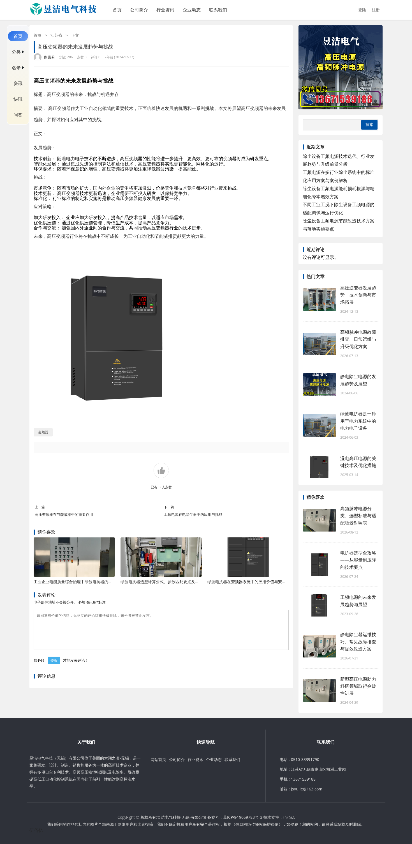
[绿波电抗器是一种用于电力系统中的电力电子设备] (319, 425)
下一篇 (169, 507)
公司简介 (139, 10)
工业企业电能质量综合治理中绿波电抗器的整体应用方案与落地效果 (92, 581)
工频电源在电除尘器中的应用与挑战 (193, 514)
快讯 (17, 99)
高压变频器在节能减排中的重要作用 (64, 514)
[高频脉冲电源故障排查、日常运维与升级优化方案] (319, 344)
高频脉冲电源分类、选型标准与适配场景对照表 (358, 515)
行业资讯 (165, 10)
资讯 (17, 83)
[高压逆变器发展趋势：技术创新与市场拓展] (319, 299)
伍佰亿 (289, 817)
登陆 (362, 9)
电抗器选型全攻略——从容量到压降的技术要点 (358, 560)
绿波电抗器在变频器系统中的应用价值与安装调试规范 (254, 581)
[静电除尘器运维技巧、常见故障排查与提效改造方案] (319, 646)
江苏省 (56, 35)
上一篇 (40, 507)
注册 (376, 9)
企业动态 (192, 10)
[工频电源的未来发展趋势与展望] (319, 605)
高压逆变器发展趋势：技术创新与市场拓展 (358, 295)
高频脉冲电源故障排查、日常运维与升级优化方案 (358, 339)
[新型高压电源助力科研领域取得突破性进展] (319, 690)
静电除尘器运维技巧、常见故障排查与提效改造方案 (358, 641)
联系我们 (218, 10)
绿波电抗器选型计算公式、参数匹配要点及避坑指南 (166, 581)
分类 (16, 52)
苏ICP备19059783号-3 (242, 817)
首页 (117, 10)
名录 (16, 68)
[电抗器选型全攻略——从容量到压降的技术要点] (319, 564)
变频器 (52, 80)
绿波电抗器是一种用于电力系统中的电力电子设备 (358, 421)
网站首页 (158, 759)
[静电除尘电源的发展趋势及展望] (319, 384)
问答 (17, 115)
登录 (53, 660)
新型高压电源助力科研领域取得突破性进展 (358, 686)
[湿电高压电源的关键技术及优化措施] (319, 466)
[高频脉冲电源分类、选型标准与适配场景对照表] (319, 520)
